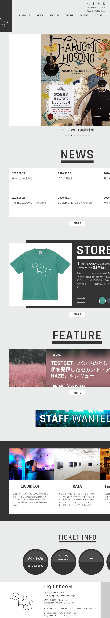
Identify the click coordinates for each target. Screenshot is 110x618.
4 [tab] (74, 135)
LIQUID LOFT (92, 8)
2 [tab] (68, 135)
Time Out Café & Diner (96, 11)
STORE (98, 15)
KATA (103, 8)
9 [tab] (89, 135)
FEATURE (54, 15)
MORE (77, 223)
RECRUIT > (66, 608)
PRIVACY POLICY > (86, 608)
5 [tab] (77, 135)
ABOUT (69, 15)
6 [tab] (80, 135)
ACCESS (84, 15)
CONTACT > (50, 608)
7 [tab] (83, 135)
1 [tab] (66, 135)
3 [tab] (71, 135)
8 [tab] (86, 135)
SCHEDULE (24, 15)
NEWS (40, 15)
